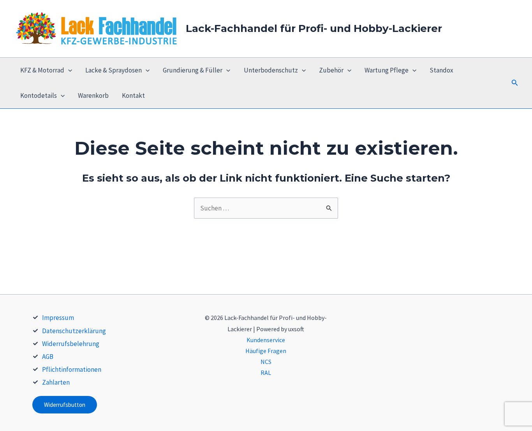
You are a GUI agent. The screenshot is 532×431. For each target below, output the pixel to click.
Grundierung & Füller (192, 70)
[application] (68, 70)
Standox (441, 70)
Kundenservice (266, 340)
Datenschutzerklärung (74, 331)
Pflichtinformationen (71, 369)
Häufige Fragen (265, 351)
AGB (47, 356)
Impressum (58, 317)
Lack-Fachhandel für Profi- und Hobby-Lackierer (314, 28)
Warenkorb (93, 95)
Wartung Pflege (387, 70)
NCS (266, 362)
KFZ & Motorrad (42, 70)
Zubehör (331, 70)
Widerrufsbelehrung (70, 343)
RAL (266, 372)
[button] (514, 83)
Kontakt (133, 95)
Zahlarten (56, 382)
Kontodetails (38, 95)
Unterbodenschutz (271, 70)
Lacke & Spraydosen (113, 70)
